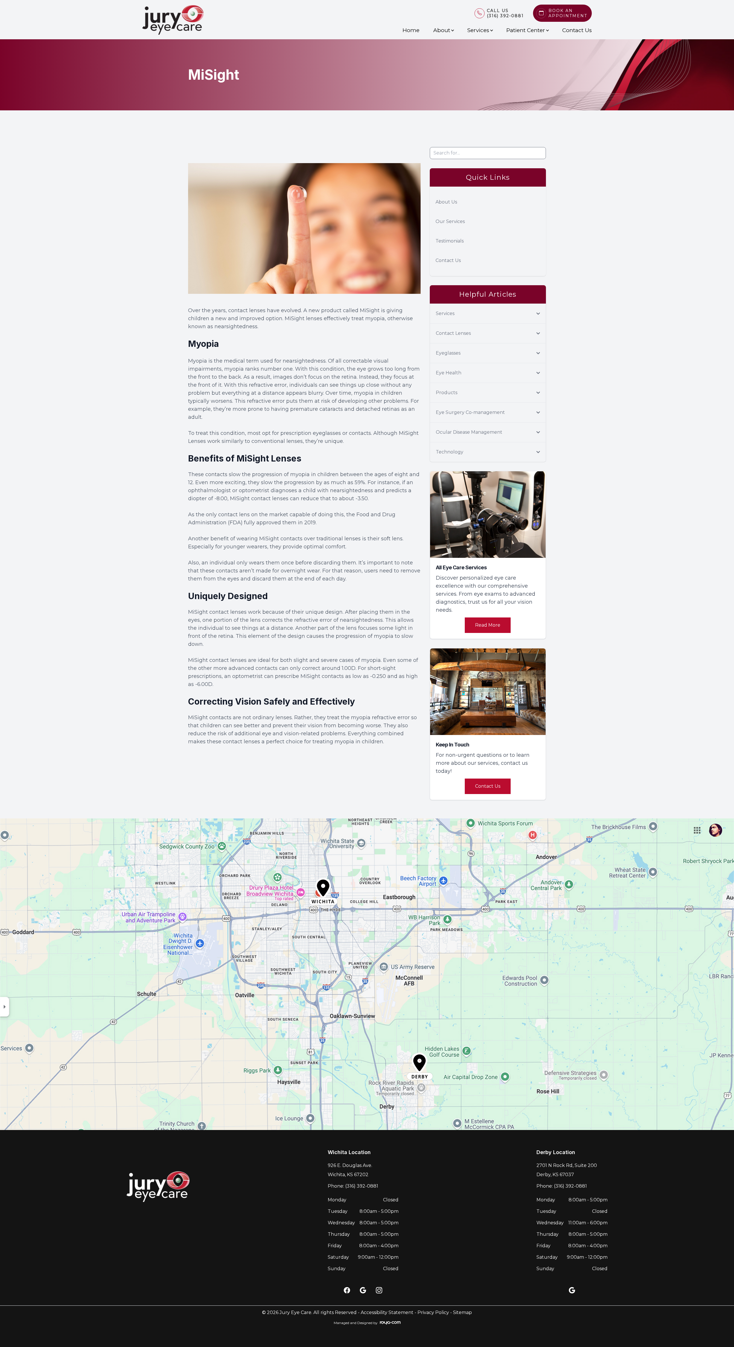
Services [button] (478, 30)
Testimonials (450, 241)
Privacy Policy (433, 1312)
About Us (446, 202)
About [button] (441, 30)
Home (411, 30)
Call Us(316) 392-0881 (505, 13)
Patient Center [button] (525, 30)
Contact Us (577, 30)
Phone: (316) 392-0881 (353, 1186)
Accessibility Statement (387, 1312)
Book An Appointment (567, 13)
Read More (487, 625)
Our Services (450, 221)
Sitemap (462, 1312)
